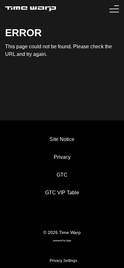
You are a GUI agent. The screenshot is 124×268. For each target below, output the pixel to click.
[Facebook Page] (45, 215)
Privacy (62, 157)
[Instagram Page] (68, 215)
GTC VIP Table (62, 192)
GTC (62, 175)
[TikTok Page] (56, 215)
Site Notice (62, 139)
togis (68, 240)
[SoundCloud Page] (79, 215)
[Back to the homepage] (30, 8)
